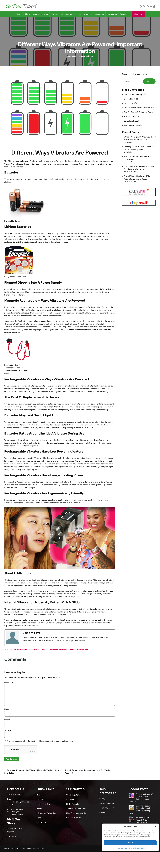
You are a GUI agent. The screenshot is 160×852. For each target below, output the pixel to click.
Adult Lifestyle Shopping (17, 649)
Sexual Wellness (131, 121)
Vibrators (25, 161)
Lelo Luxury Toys (43, 804)
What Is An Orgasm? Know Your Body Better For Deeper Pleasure (141, 797)
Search (149, 81)
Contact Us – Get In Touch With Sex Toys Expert (131, 848)
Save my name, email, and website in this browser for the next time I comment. (40, 741)
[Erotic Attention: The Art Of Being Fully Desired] (131, 819)
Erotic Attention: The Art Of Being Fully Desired (143, 820)
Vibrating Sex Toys (132, 125)
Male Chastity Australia (76, 813)
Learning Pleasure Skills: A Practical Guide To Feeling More (140, 809)
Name (7, 709)
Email (7, 720)
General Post (129, 99)
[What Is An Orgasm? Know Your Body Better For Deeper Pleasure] (131, 796)
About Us (40, 799)
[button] (156, 826)
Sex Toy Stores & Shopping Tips (137, 112)
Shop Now (138, 14)
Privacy (102, 799)
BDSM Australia (72, 804)
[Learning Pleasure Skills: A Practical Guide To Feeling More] (131, 808)
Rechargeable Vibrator (67, 649)
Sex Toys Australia (73, 818)
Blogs (27, 14)
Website (7, 730)
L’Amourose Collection (46, 813)
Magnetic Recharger (50, 649)
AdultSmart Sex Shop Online (34, 848)
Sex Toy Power (82, 649)
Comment (9, 682)
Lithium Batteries (34, 649)
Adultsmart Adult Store (76, 808)
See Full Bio (80, 640)
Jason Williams (87, 56)
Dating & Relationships (133, 94)
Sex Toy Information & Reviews (137, 107)
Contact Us (124, 14)
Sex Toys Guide (130, 116)
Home (19, 14)
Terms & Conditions (107, 803)
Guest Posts (129, 103)
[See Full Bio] (86, 640)
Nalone (39, 808)
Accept (130, 843)
